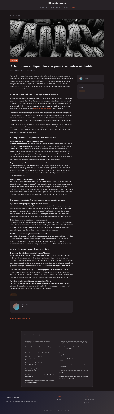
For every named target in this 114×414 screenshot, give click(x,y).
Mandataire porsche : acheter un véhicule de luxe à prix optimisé (39, 375)
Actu (47, 7)
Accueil (42, 7)
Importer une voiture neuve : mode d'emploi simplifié (71, 354)
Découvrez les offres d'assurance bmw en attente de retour (73, 371)
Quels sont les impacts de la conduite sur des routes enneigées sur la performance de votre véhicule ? (73, 342)
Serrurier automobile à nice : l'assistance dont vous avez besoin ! (73, 365)
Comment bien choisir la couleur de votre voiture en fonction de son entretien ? (39, 381)
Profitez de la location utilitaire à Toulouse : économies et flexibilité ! (71, 348)
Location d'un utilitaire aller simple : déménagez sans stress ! (38, 348)
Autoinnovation (57, 3)
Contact (86, 403)
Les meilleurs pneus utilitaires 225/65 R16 (37, 353)
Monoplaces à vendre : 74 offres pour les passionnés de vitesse (36, 358)
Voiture (72, 7)
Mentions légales (89, 399)
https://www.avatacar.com (42, 108)
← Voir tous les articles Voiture (20, 318)
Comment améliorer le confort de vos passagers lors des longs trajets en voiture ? (73, 377)
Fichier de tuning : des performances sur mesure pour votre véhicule (38, 369)
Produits (58, 7)
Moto (52, 7)
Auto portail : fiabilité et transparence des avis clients (72, 359)
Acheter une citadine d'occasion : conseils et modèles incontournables (37, 342)
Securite (65, 7)
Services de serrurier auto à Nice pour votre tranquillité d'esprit (37, 363)
